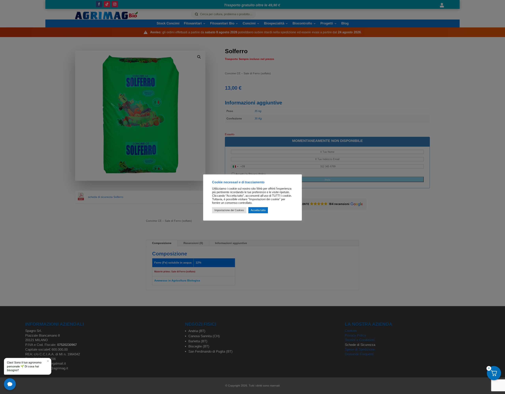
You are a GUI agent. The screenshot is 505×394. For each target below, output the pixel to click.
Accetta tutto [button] (258, 210)
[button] (27, 366)
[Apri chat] (10, 384)
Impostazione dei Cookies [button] (229, 210)
